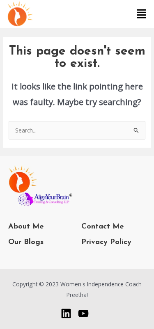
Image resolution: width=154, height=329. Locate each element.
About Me (26, 227)
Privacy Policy (106, 242)
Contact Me (102, 227)
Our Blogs (26, 242)
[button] (141, 14)
